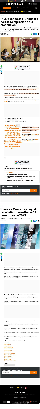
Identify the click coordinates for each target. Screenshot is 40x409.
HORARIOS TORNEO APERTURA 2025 (12, 11)
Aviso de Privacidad (14, 403)
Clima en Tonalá (7, 359)
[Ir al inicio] (14, 4)
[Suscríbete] (34, 0)
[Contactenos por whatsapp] (36, 4)
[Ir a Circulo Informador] (10, 0)
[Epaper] (27, 0)
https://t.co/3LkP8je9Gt (12, 141)
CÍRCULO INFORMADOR (27, 11)
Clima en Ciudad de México (9, 353)
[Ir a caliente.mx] (22, 0)
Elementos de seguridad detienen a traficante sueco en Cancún (20, 180)
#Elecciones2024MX (13, 134)
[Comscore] (34, 401)
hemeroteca (16, 397)
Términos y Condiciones (14, 193)
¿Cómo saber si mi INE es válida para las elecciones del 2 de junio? (30, 136)
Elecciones (18, 168)
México (1, 206)
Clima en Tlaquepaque (8, 357)
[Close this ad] (39, 403)
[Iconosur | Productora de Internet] (4, 401)
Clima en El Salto (7, 344)
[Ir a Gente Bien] (15, 0)
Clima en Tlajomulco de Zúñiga (10, 360)
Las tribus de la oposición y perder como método (17, 174)
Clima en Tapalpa (7, 346)
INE (5, 168)
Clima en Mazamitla (8, 350)
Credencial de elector (11, 168)
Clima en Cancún (7, 343)
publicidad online (23, 397)
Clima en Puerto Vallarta (9, 349)
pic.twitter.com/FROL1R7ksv (14, 143)
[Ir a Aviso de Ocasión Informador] (5, 0)
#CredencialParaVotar (12, 130)
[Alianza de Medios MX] (29, 401)
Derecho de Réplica (19, 403)
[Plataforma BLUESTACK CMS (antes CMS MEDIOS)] (8, 401)
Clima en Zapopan (7, 356)
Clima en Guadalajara (8, 347)
